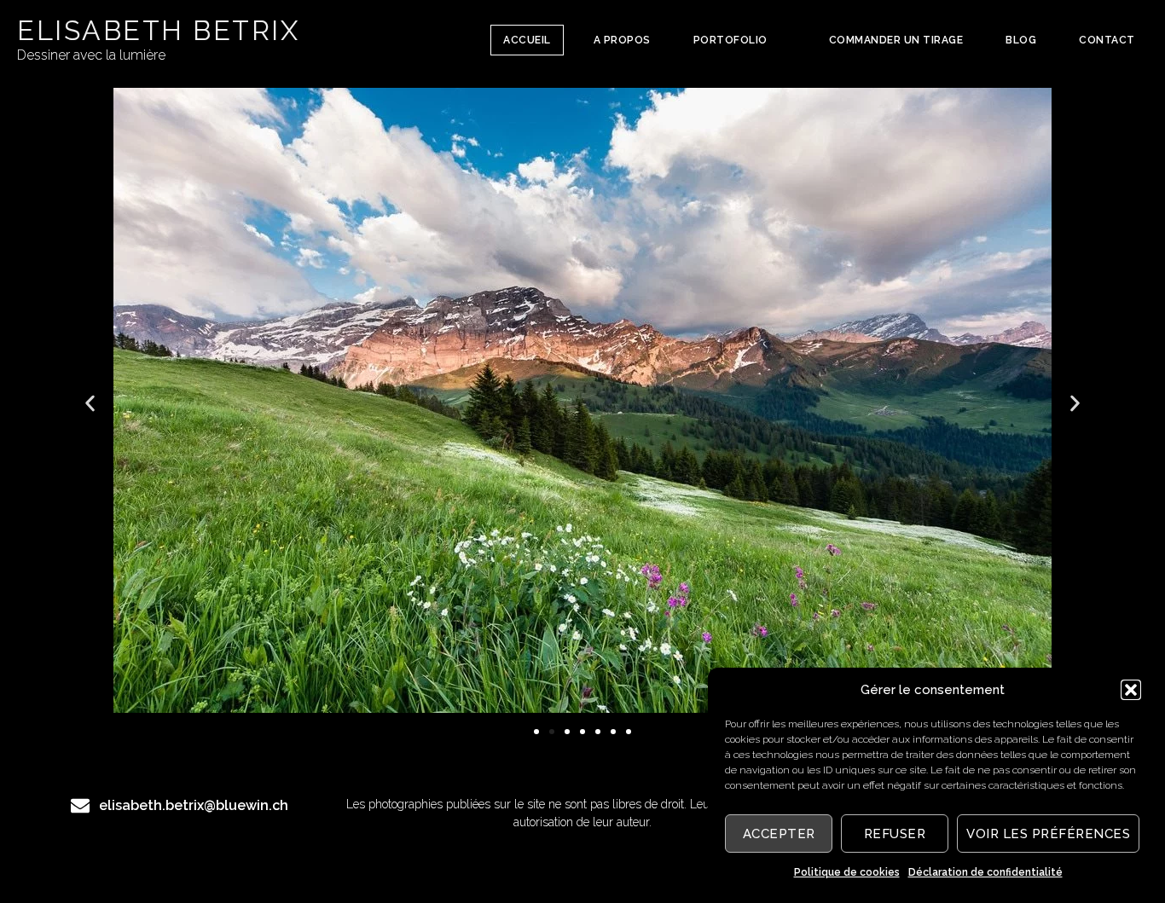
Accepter (779, 834)
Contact (1107, 40)
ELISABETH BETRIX (158, 30)
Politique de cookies (847, 872)
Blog (1021, 40)
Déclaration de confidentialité (985, 872)
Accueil (527, 40)
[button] (1130, 689)
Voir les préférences (1048, 834)
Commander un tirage (896, 40)
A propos (622, 40)
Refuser (895, 834)
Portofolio (730, 40)
